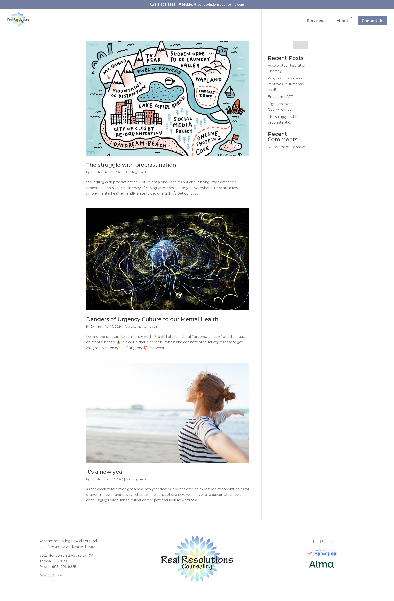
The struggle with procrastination (131, 164)
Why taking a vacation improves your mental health (286, 83)
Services (315, 20)
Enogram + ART (280, 97)
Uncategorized (135, 172)
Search (301, 45)
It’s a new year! (106, 471)
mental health (147, 327)
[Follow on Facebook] (313, 541)
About (342, 20)
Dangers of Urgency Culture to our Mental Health (152, 319)
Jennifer (96, 172)
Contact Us (372, 20)
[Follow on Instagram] (321, 541)
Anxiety (130, 327)
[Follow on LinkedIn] (330, 541)
